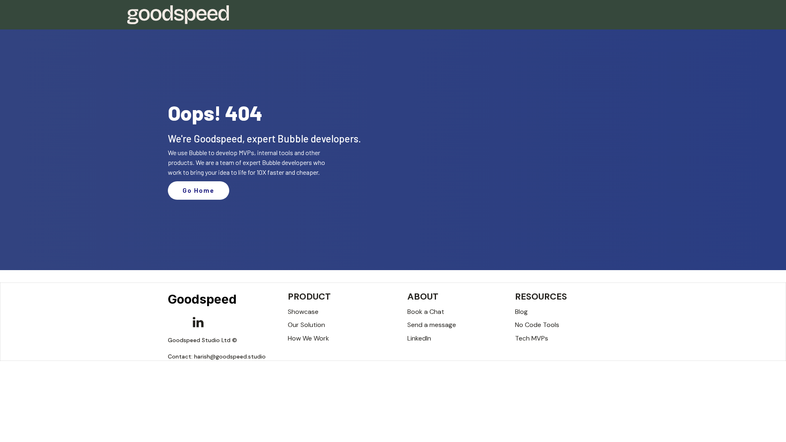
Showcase (303, 311)
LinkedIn (419, 338)
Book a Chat (425, 311)
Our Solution (306, 324)
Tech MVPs (531, 338)
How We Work (308, 338)
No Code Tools (537, 324)
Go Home (199, 190)
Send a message (431, 324)
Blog (521, 311)
